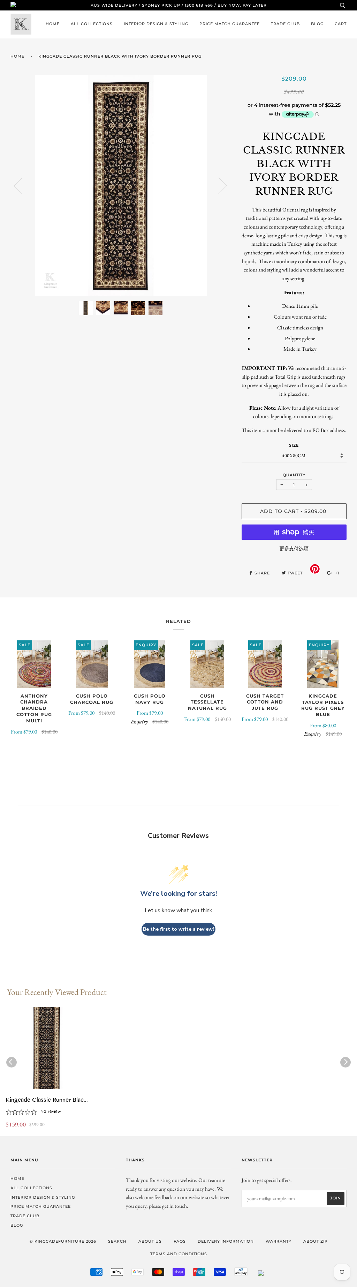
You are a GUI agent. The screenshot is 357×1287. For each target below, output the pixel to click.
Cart (341, 23)
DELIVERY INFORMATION (226, 1241)
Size (294, 445)
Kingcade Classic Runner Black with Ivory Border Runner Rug (46, 1100)
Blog (317, 23)
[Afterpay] (241, 1274)
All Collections (92, 23)
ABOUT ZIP (315, 1241)
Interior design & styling (156, 23)
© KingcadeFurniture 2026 (63, 1241)
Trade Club (285, 23)
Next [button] (218, 185)
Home (53, 23)
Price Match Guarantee (229, 23)
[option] (120, 185)
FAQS (180, 1241)
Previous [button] (22, 185)
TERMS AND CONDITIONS (178, 1253)
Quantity (294, 475)
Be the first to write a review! (178, 929)
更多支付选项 (294, 548)
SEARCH (117, 1241)
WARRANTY (278, 1241)
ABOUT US (150, 1241)
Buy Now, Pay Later (242, 5)
